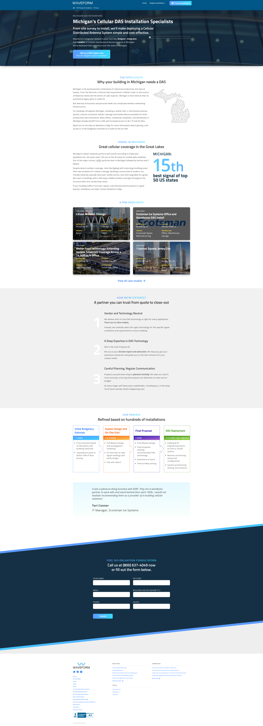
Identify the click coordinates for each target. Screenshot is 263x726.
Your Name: (98, 578)
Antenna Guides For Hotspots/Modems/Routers (122, 675)
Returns (75, 686)
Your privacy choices (77, 709)
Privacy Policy (76, 707)
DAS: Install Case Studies (78, 696)
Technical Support (77, 678)
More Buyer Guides (116, 680)
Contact (74, 681)
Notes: (136, 602)
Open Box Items (76, 704)
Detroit (116, 168)
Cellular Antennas (116, 689)
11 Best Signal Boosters (117, 670)
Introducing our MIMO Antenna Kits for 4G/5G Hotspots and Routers (167, 675)
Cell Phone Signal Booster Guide (80, 691)
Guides (74, 684)
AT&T (98, 160)
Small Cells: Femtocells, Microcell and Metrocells (84, 702)
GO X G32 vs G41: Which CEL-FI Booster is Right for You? (164, 667)
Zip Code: (137, 578)
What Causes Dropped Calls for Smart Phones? (122, 678)
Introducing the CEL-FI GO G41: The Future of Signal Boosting (165, 670)
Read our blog (155, 678)
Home (144, 3)
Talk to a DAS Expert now (91, 54)
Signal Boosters (115, 691)
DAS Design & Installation (84, 8)
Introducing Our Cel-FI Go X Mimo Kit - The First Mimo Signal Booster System (169, 672)
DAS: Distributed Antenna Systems (80, 694)
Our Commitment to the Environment (81, 689)
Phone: (96, 602)
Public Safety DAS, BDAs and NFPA (80, 699)
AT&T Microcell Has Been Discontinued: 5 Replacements (124, 672)
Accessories (115, 694)
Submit (103, 616)
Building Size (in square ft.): (147, 590)
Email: (96, 590)
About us (75, 676)
